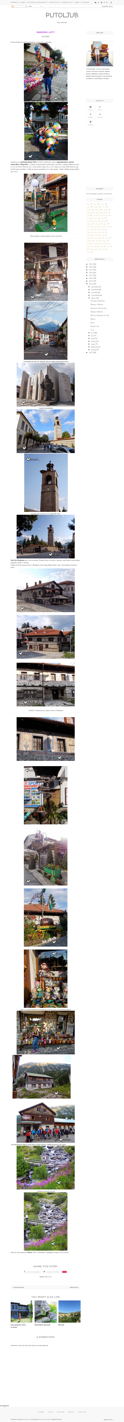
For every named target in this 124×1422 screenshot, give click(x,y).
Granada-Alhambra (98, 301)
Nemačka (96, 221)
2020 (91, 267)
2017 (91, 275)
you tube (90, 110)
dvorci (88, 246)
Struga (88, 243)
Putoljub (62, 15)
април (93, 341)
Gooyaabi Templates (45, 1419)
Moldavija (97, 224)
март (93, 344)
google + (100, 110)
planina (102, 204)
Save (65, 1272)
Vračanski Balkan (42, 1325)
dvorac (96, 235)
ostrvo (108, 246)
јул (92, 332)
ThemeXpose (26, 1419)
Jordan (102, 218)
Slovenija (89, 235)
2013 (91, 352)
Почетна (14, 2)
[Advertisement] (99, 157)
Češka (96, 229)
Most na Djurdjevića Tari (100, 315)
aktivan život (54, 2)
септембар (95, 295)
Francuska (96, 232)
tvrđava (103, 249)
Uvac (92, 330)
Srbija (77, 2)
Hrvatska (106, 212)
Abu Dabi (102, 229)
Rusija (88, 215)
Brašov (93, 319)
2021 (91, 264)
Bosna (88, 218)
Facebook (99, 117)
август (93, 298)
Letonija (107, 238)
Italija (88, 207)
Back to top (108, 1419)
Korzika (88, 238)
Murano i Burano (97, 304)
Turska (95, 204)
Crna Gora (95, 218)
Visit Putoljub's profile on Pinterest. (99, 193)
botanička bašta (105, 243)
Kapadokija (89, 224)
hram (102, 246)
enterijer (95, 246)
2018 (91, 272)
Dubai (94, 215)
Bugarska (48, 1276)
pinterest (90, 117)
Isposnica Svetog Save (99, 308)
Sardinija (105, 224)
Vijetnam (103, 221)
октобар (94, 292)
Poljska (100, 215)
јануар (93, 349)
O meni (22, 2)
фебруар (94, 347)
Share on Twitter (52, 1272)
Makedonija (89, 212)
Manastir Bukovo (97, 311)
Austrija (89, 232)
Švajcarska (98, 212)
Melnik (61, 1325)
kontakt (86, 2)
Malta (103, 232)
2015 (91, 281)
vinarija (89, 252)
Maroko (88, 221)
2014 (91, 284)
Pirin (92, 322)
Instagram (90, 124)
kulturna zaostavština (37, 2)
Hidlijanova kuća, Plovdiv (18, 1326)
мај (92, 338)
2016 (91, 278)
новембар (94, 289)
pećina (88, 249)
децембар (94, 286)
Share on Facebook (33, 1272)
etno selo (89, 229)
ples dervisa (95, 249)
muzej (103, 235)
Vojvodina (96, 243)
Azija (107, 215)
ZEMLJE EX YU (67, 2)
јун (92, 335)
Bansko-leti (95, 326)
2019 (91, 269)
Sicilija (103, 207)
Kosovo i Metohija (98, 238)
